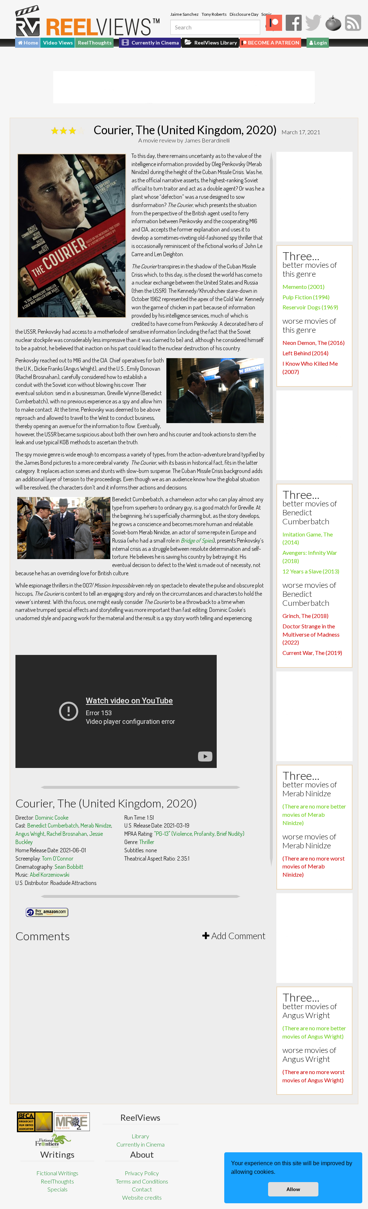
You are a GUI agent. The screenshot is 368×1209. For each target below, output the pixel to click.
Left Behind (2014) (305, 353)
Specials (57, 1189)
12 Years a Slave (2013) (310, 571)
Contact (142, 1189)
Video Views (58, 42)
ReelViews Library (215, 42)
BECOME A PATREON (273, 42)
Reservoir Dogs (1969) (310, 307)
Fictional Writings (57, 1173)
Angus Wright (30, 833)
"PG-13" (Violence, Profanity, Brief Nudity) (199, 833)
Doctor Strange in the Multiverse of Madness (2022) (311, 634)
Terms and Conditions (142, 1181)
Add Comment (238, 935)
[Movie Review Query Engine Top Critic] (72, 1121)
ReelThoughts (95, 42)
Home (30, 42)
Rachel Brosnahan (67, 833)
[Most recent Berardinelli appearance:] (53, 1140)
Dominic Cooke (51, 817)
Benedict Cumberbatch (52, 825)
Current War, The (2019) (312, 652)
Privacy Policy (142, 1173)
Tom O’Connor (57, 858)
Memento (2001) (303, 286)
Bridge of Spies (197, 540)
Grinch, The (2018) (305, 615)
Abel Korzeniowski (49, 874)
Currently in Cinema (154, 42)
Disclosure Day (244, 14)
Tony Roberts (214, 14)
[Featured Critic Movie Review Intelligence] (35, 1121)
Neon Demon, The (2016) (313, 342)
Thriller (146, 841)
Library (140, 1136)
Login (320, 42)
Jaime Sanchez (184, 14)
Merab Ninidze (95, 825)
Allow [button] (293, 1189)
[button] (278, 1173)
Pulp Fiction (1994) (306, 297)
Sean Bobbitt (69, 866)
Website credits (142, 1197)
